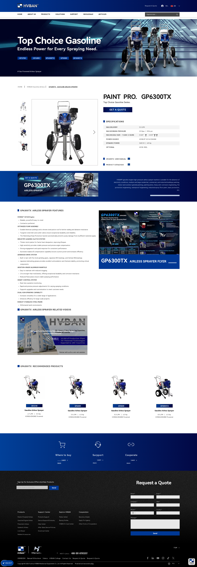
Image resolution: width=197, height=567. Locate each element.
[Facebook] (147, 558)
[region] (58, 185)
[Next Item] (94, 132)
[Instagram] (163, 558)
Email (158, 493)
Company (134, 501)
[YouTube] (157, 558)
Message (134, 517)
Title (158, 501)
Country (159, 509)
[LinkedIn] (152, 558)
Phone (133, 509)
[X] (173, 558)
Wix (92, 563)
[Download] (129, 159)
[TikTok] (168, 558)
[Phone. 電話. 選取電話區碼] (134, 513)
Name (133, 493)
